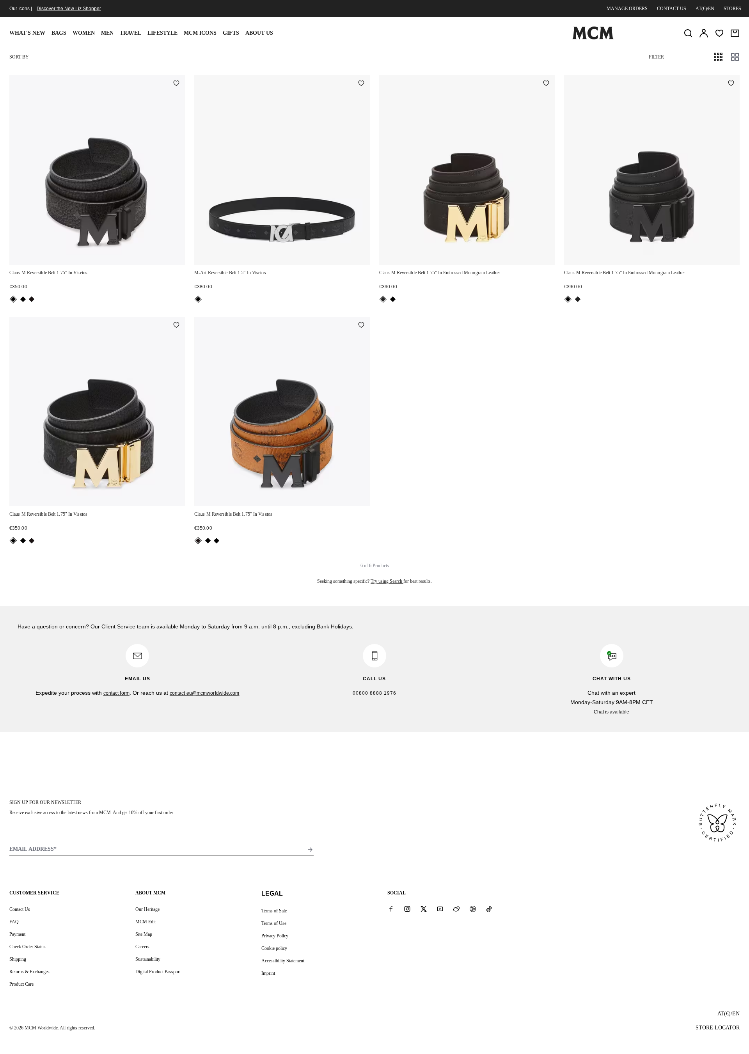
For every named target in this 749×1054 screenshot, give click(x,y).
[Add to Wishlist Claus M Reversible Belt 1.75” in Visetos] (176, 83)
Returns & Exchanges (29, 971)
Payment (17, 934)
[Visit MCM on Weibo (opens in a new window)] (456, 908)
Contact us (671, 8)
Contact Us (19, 909)
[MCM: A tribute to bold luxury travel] (593, 38)
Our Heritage (147, 909)
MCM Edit (145, 921)
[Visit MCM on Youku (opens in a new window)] (472, 908)
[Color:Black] (13, 299)
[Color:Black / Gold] (383, 299)
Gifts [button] (231, 33)
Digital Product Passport (158, 971)
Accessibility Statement (282, 961)
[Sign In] (703, 33)
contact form (116, 693)
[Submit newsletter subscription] (310, 849)
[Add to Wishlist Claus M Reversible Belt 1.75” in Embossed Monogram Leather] (546, 83)
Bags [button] (58, 33)
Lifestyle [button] (162, 33)
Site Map (143, 934)
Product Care (21, 984)
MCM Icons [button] (200, 33)
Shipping (17, 959)
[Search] (688, 33)
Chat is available (611, 712)
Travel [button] (130, 33)
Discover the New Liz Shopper (69, 8)
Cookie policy (274, 948)
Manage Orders (627, 8)
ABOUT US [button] (259, 33)
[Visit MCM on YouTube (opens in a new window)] (440, 908)
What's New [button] (27, 33)
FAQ (14, 921)
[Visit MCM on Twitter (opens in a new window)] (423, 908)
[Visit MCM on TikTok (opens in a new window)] (489, 908)
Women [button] (84, 33)
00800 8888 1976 (374, 693)
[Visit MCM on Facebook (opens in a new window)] (390, 908)
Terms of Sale (274, 911)
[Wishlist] (719, 33)
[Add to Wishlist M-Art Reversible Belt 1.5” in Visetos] (361, 83)
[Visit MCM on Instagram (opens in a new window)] (407, 908)
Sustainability (147, 959)
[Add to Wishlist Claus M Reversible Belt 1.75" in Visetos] (176, 325)
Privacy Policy (274, 936)
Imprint (268, 973)
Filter (656, 57)
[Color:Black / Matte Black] (23, 299)
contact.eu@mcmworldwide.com (205, 693)
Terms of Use (273, 923)
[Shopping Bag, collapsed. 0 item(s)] (735, 33)
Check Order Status (27, 946)
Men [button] (107, 33)
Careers (142, 946)
